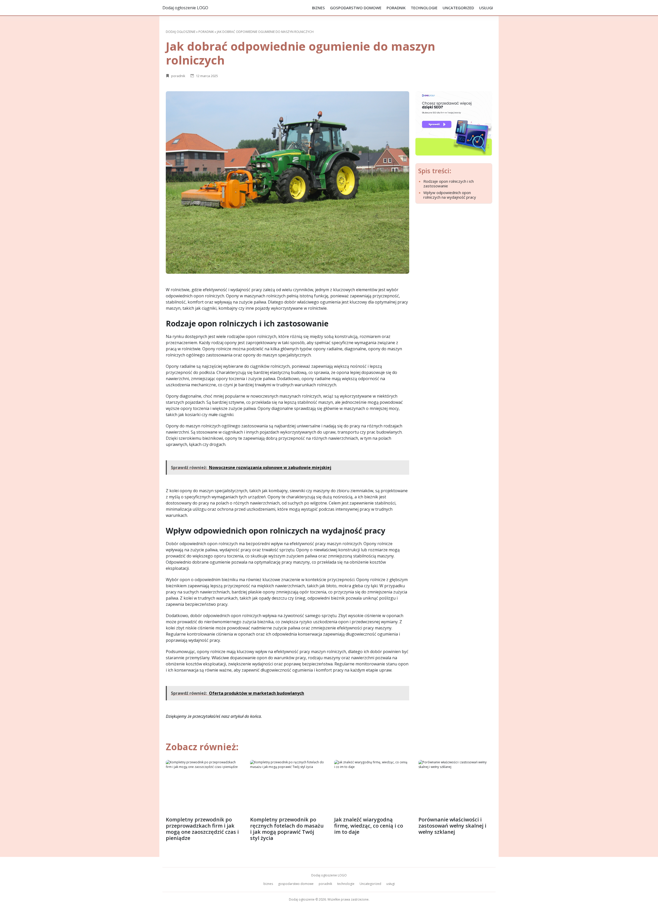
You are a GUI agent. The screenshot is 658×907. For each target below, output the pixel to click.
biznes (318, 7)
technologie (424, 7)
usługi (486, 7)
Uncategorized (458, 7)
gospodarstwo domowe (355, 7)
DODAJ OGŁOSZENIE (180, 32)
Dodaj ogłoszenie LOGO (185, 8)
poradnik (396, 7)
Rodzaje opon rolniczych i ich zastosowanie (448, 183)
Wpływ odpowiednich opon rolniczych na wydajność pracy (449, 194)
